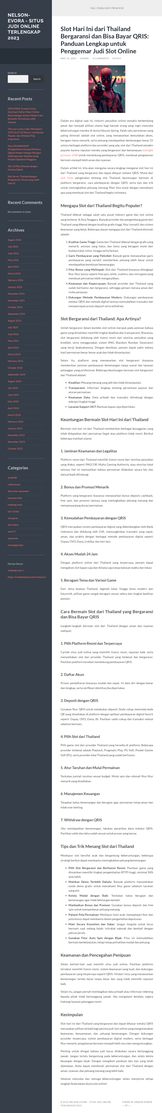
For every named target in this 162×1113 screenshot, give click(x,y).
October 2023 (15, 448)
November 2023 (16, 441)
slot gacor (13, 518)
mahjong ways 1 (16, 570)
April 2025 (13, 347)
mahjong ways (15, 504)
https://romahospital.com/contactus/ (27, 577)
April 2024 (13, 408)
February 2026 (15, 280)
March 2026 (14, 273)
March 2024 (14, 414)
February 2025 (15, 361)
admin (84, 58)
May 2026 (13, 260)
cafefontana (14, 484)
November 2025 (16, 300)
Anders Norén (143, 1102)
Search (12, 73)
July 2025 (13, 327)
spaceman (13, 538)
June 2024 (13, 394)
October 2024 (15, 367)
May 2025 (13, 340)
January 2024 (15, 428)
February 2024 (15, 421)
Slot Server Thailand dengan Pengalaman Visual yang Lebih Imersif (23, 180)
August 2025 (14, 320)
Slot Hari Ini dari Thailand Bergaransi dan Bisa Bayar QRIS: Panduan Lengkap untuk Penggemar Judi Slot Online (105, 40)
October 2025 (15, 307)
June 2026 (13, 253)
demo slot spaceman (18, 491)
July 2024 (13, 388)
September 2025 (16, 313)
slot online (13, 524)
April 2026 (13, 266)
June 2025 (13, 334)
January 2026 (15, 287)
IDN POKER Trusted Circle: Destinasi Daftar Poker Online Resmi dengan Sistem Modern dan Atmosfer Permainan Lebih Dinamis (25, 115)
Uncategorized (15, 545)
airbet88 (12, 477)
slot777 (12, 531)
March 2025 (14, 354)
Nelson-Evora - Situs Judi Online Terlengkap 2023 (26, 26)
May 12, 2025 (68, 58)
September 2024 (16, 374)
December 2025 (16, 293)
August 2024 (14, 381)
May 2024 (13, 401)
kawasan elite (15, 498)
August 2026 (14, 239)
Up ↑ (127, 1105)
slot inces (67, 178)
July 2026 (13, 246)
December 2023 (16, 435)
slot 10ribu (13, 511)
